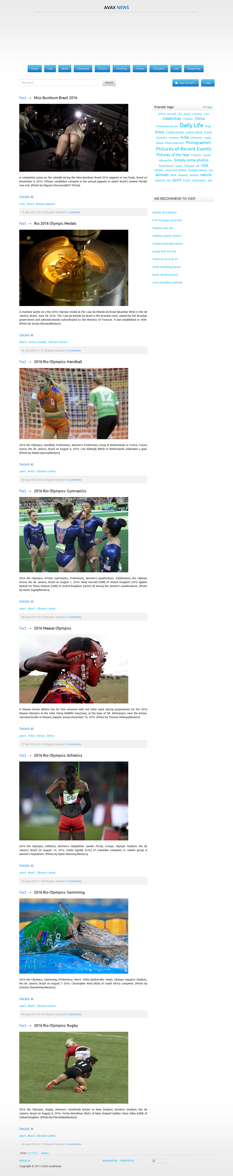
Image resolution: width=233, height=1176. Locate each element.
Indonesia (196, 137)
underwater (199, 180)
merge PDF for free (164, 251)
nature (205, 175)
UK (197, 165)
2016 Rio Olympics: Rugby (56, 1025)
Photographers (198, 142)
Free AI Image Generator (167, 220)
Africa (50, 735)
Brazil (30, 203)
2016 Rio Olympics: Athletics (58, 755)
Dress (159, 132)
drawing (183, 175)
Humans (174, 137)
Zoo (211, 170)
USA (204, 165)
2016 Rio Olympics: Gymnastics (60, 491)
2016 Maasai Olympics (52, 628)
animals (162, 175)
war (210, 180)
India (184, 137)
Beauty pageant (45, 203)
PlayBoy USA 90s (162, 228)
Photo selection (174, 142)
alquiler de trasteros (164, 212)
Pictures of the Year (173, 155)
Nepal (159, 142)
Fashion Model (175, 132)
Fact (22, 98)
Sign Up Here (187, 82)
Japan (207, 137)
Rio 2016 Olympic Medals (55, 223)
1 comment (73, 212)
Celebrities (172, 118)
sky (169, 180)
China (200, 118)
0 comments (73, 350)
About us (24, 1160)
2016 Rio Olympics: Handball (58, 362)
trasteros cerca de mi (165, 259)
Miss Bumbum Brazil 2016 (55, 98)
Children (188, 118)
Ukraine (158, 170)
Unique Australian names (167, 243)
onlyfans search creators (167, 235)
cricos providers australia (167, 282)
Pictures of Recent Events (183, 149)
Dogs (208, 126)
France (208, 132)
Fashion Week (193, 132)
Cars (206, 113)
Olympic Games (57, 341)
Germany (161, 137)
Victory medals (37, 341)
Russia (207, 155)
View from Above (175, 170)
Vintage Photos (197, 170)
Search (109, 82)
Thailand (189, 165)
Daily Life (191, 125)
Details (24, 197)
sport (22, 471)
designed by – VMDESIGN (118, 1160)
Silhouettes (165, 160)
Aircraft (171, 113)
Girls (22, 203)
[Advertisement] (116, 37)
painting (160, 180)
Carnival (197, 113)
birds (173, 175)
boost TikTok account (165, 274)
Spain (179, 165)
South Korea (166, 165)
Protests (196, 155)
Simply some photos (191, 160)
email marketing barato (166, 266)
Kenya (41, 735)
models (194, 175)
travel (186, 180)
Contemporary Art (167, 126)
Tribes (31, 735)
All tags (207, 106)
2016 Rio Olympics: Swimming (59, 892)
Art (180, 113)
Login (208, 82)
